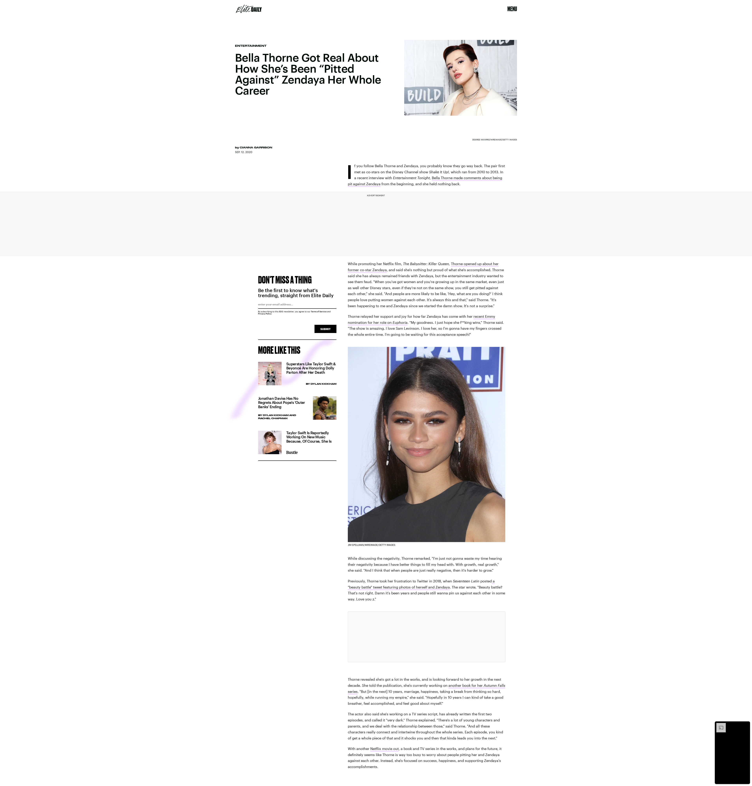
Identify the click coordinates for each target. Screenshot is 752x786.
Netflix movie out (384, 748)
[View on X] (426, 636)
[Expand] (719, 725)
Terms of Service (319, 311)
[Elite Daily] (249, 9)
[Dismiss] (746, 725)
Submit (325, 329)
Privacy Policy (265, 313)
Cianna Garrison (256, 147)
